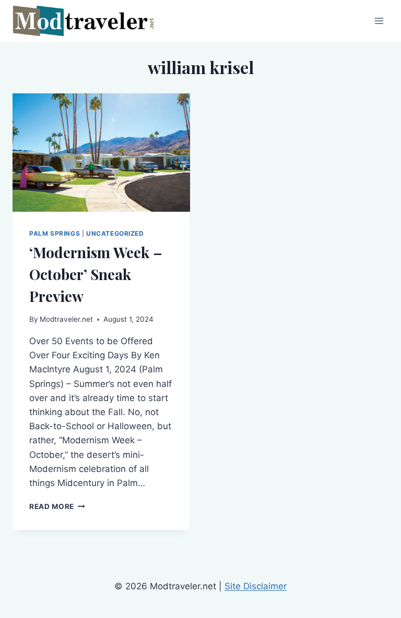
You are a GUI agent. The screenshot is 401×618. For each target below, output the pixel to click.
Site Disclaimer (256, 586)
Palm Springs (54, 233)
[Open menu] (378, 21)
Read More (57, 506)
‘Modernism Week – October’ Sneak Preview (95, 274)
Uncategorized (115, 233)
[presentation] (101, 152)
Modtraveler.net (66, 319)
